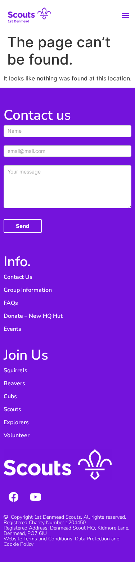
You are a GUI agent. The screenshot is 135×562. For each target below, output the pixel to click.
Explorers (16, 422)
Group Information (28, 290)
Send (23, 226)
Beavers (14, 383)
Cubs (10, 396)
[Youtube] (36, 497)
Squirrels (15, 370)
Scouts (12, 409)
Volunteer (17, 435)
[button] (125, 15)
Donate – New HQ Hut (33, 316)
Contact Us (18, 277)
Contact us (37, 115)
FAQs (11, 303)
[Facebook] (14, 497)
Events (12, 329)
